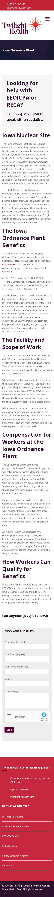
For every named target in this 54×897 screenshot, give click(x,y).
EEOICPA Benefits (11, 836)
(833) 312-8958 (17, 4)
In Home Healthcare (12, 816)
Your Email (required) (14, 654)
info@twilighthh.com (20, 7)
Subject (8, 678)
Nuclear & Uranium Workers (16, 826)
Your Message (11, 691)
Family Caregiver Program (15, 855)
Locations (7, 865)
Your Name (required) (14, 641)
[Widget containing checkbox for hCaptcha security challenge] (27, 716)
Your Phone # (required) (16, 666)
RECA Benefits (9, 845)
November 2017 (13, 264)
